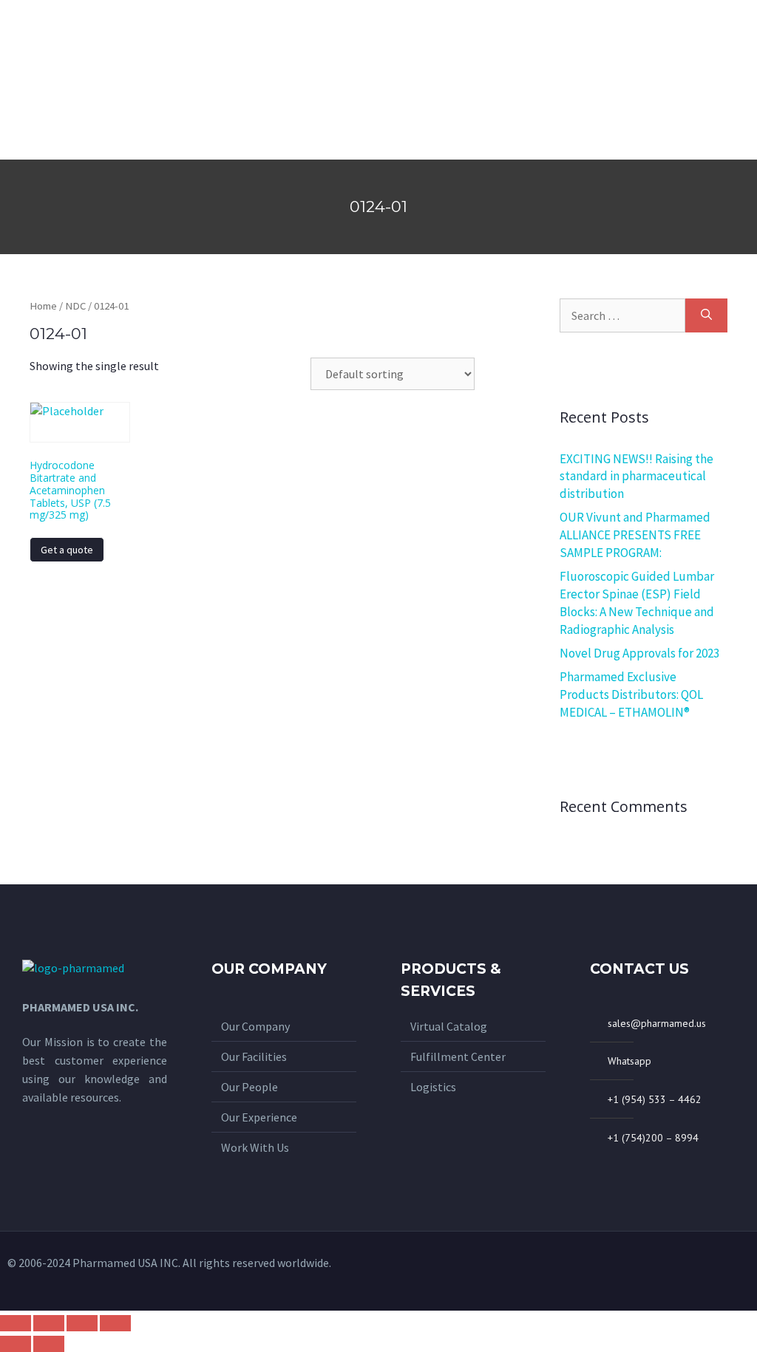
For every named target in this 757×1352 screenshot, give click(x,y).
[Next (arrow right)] (48, 1344)
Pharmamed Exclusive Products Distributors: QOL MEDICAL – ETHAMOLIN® (631, 694)
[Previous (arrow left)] (15, 1344)
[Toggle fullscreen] (82, 1323)
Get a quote (67, 549)
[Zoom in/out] (115, 1323)
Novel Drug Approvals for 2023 (639, 653)
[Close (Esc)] (15, 1323)
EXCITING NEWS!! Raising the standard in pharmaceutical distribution (636, 476)
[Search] (706, 315)
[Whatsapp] (690, 1271)
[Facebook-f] (714, 1271)
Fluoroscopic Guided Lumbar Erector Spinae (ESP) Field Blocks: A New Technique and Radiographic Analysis (637, 602)
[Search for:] (622, 315)
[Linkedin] (738, 1271)
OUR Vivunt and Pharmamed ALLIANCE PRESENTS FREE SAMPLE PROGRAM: (635, 535)
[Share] (48, 1323)
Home (43, 306)
